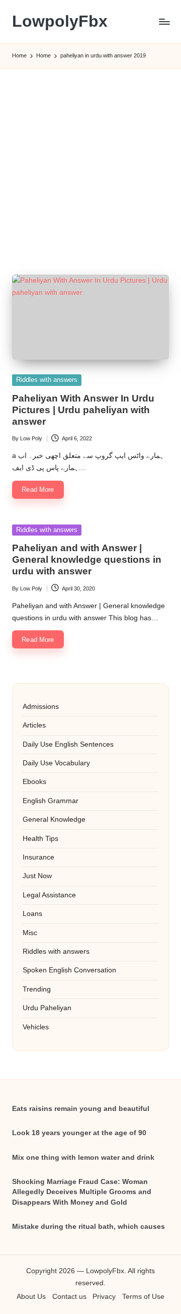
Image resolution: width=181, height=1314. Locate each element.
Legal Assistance (49, 895)
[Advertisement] (90, 160)
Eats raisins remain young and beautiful (80, 1108)
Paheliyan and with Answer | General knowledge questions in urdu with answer (86, 559)
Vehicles (36, 1027)
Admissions (41, 706)
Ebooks (34, 781)
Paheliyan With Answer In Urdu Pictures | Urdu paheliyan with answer (83, 410)
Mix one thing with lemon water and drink (83, 1157)
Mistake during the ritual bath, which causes (88, 1226)
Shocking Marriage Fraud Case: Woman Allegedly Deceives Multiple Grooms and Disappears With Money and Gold (81, 1192)
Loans (32, 913)
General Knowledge (54, 819)
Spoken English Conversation (69, 970)
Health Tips (40, 838)
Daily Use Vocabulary (56, 763)
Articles (34, 725)
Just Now (37, 876)
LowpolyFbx (60, 21)
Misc (30, 933)
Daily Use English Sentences (68, 744)
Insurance (38, 857)
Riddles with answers (46, 379)
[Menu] (164, 21)
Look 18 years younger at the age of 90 (79, 1133)
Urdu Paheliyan (47, 1008)
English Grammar (50, 801)
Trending (37, 989)
